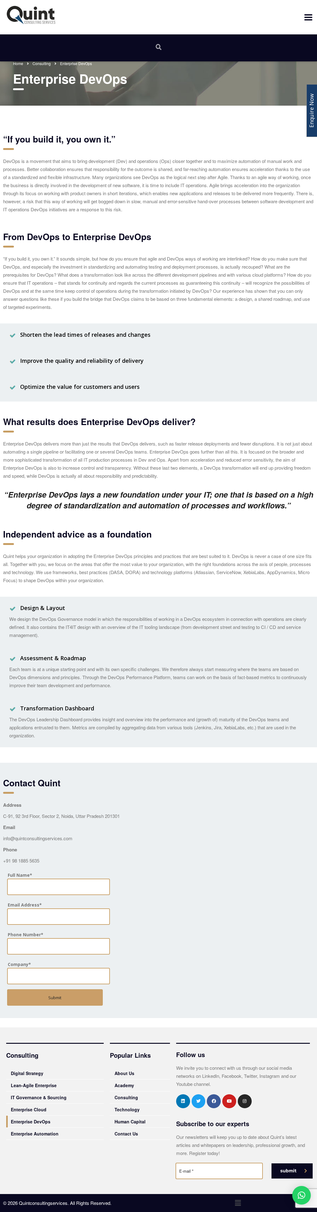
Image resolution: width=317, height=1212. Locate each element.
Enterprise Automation (35, 1134)
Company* (19, 964)
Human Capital (130, 1121)
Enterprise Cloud (28, 1109)
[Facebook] (214, 1101)
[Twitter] (199, 1101)
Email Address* (25, 905)
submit (288, 1170)
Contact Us (126, 1134)
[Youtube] (229, 1101)
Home (18, 63)
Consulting (126, 1097)
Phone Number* (25, 935)
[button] (237, 1203)
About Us (124, 1073)
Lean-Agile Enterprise (34, 1085)
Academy (124, 1085)
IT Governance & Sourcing (39, 1097)
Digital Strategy (27, 1073)
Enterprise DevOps (30, 1121)
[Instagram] (245, 1101)
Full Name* (20, 875)
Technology (127, 1109)
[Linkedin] (183, 1101)
